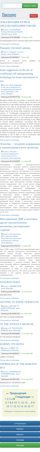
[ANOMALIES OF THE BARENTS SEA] (12, 374)
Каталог (20, 434)
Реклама (20, 445)
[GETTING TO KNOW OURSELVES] (12, 308)
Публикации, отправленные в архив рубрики (20, 411)
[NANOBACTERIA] (12, 287)
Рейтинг (33, 16)
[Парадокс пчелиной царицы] (12, 53)
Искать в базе (30, 5)
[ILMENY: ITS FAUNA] (12, 349)
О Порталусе (20, 423)
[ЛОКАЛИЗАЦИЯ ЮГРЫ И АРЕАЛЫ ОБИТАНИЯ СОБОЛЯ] (12, 32)
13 (26, 402)
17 (32, 406)
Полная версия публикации (9, 44)
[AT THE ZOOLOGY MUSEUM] (12, 329)
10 (15, 402)
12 (22, 402)
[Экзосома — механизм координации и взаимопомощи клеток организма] (12, 154)
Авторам (20, 439)
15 (25, 406)
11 (18, 402)
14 (21, 406)
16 (28, 406)
